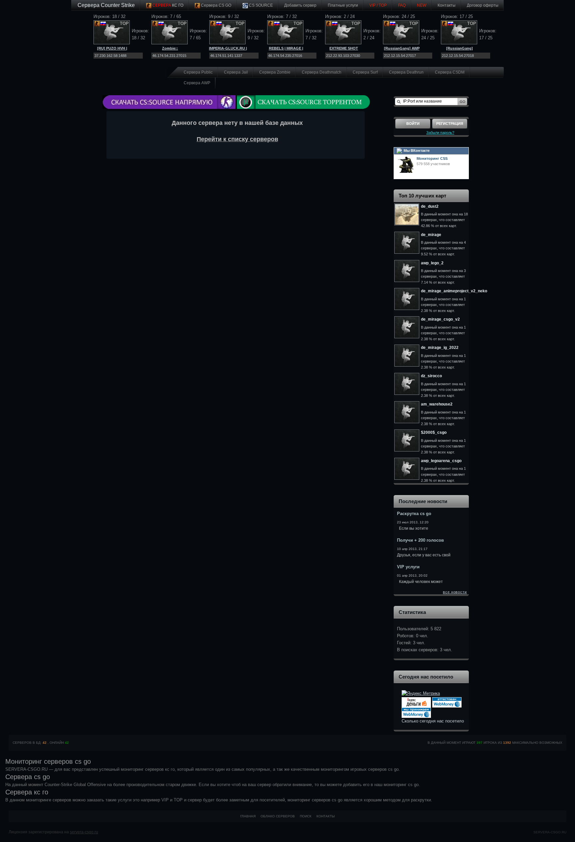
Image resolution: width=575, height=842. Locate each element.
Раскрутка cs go (414, 513)
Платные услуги (343, 5)
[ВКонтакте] (399, 150)
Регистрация (449, 124)
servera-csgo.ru (84, 832)
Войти (413, 124)
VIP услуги (408, 566)
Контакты (447, 5)
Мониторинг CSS (432, 158)
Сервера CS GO (215, 5)
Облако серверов (278, 816)
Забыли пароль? (440, 133)
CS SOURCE (260, 5)
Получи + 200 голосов (420, 540)
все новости (455, 592)
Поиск (305, 816)
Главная (248, 816)
